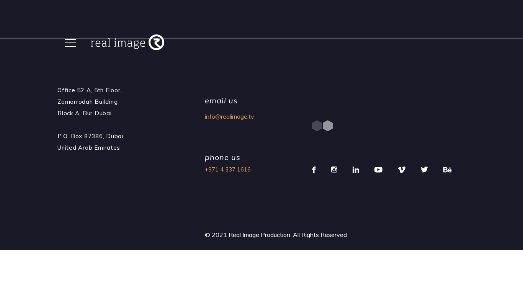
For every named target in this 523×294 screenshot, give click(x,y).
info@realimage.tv (229, 116)
